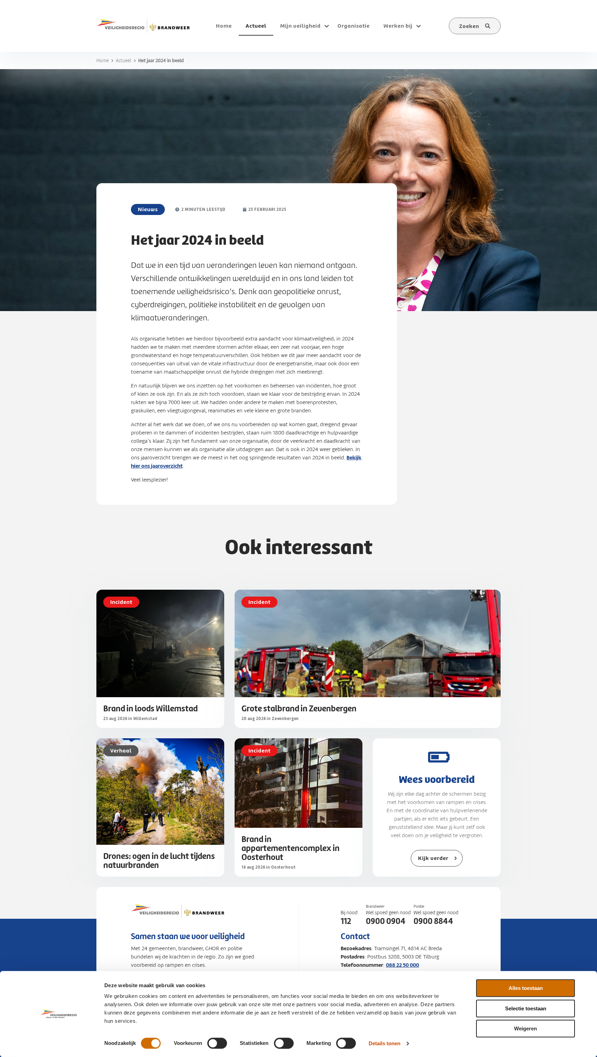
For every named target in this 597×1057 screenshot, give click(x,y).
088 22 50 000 (402, 965)
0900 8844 (433, 921)
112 (346, 921)
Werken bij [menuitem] (398, 25)
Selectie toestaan (525, 1008)
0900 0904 (386, 921)
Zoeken (469, 26)
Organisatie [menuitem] (354, 25)
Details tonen (384, 1043)
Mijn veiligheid (300, 25)
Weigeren (525, 1028)
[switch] (217, 1043)
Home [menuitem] (224, 25)
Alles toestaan (526, 988)
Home (102, 61)
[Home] (143, 26)
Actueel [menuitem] (256, 25)
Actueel (123, 61)
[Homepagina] (177, 918)
